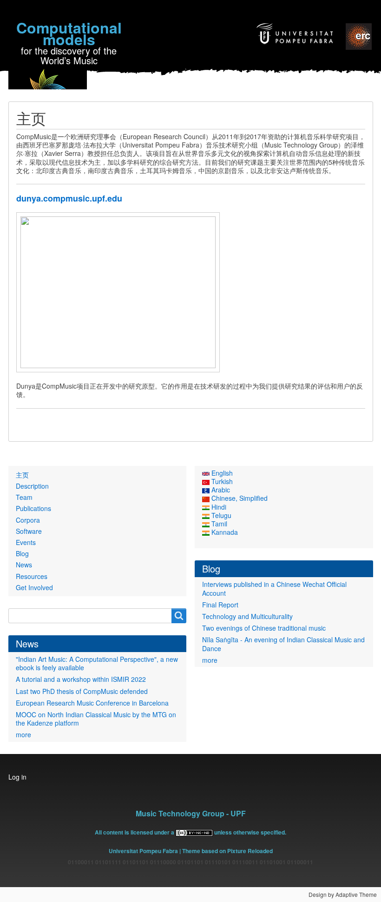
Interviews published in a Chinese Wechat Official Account (274, 588)
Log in (17, 776)
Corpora (28, 520)
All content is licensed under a (135, 832)
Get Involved (34, 587)
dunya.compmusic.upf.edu (69, 198)
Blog (22, 553)
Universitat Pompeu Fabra (143, 851)
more (23, 734)
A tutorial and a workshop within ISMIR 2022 (81, 679)
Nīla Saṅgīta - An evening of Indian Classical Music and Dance (283, 644)
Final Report (220, 604)
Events (26, 542)
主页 (22, 474)
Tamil (218, 523)
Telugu (220, 515)
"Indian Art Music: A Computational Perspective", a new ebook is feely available (97, 663)
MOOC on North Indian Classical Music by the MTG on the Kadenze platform (96, 718)
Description (32, 486)
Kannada (224, 532)
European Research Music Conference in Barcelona (92, 702)
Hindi (218, 507)
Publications (33, 508)
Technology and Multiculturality (247, 616)
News (24, 564)
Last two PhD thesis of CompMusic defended (82, 691)
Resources (31, 576)
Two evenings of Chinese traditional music (264, 628)
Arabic (220, 489)
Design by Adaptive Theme (343, 894)
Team (24, 497)
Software (29, 531)
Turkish (221, 481)
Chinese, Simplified (239, 498)
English (221, 473)
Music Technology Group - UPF (191, 813)
